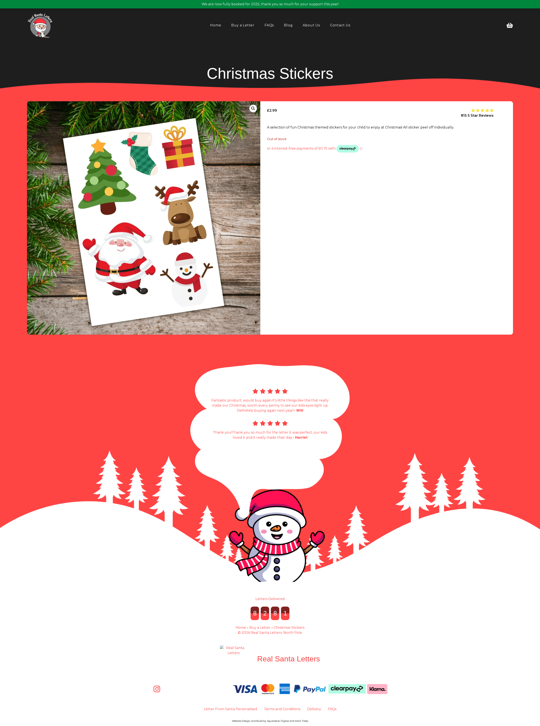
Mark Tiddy (301, 720)
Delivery (314, 709)
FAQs (269, 25)
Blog (288, 25)
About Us (311, 25)
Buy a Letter (242, 25)
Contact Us (340, 25)
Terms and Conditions (282, 709)
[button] (253, 108)
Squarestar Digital (278, 720)
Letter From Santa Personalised (230, 709)
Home (215, 25)
